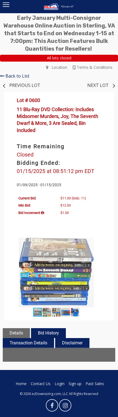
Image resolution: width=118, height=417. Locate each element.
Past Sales (95, 383)
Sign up (75, 383)
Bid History (48, 333)
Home (21, 383)
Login (59, 383)
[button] (103, 242)
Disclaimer (72, 342)
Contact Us (40, 383)
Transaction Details (28, 342)
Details (16, 333)
